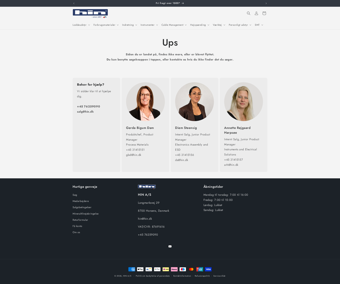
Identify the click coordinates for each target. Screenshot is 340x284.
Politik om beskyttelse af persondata (153, 275)
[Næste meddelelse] (266, 3)
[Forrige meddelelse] (74, 3)
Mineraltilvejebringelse (86, 213)
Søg (75, 195)
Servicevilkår (219, 275)
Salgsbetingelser (82, 207)
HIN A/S (127, 275)
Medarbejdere (81, 201)
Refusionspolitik (202, 275)
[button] (80, 25)
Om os (76, 232)
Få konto (77, 226)
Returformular (80, 220)
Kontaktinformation (182, 275)
